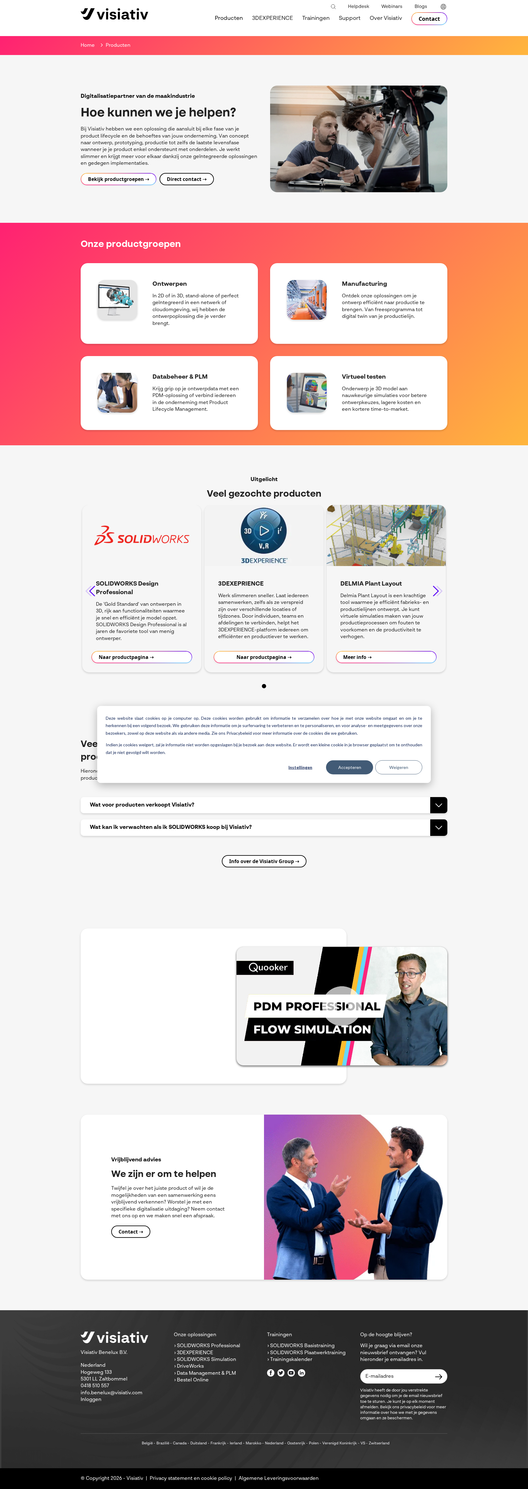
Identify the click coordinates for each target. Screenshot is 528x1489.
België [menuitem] (147, 1443)
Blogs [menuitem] (421, 6)
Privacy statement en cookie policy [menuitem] (191, 1478)
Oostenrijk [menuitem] (296, 1443)
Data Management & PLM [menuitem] (206, 1373)
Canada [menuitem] (180, 1443)
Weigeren (398, 767)
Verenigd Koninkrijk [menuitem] (339, 1443)
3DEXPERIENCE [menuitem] (272, 18)
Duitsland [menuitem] (198, 1443)
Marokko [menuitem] (253, 1443)
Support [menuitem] (350, 18)
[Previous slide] (90, 591)
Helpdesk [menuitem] (358, 6)
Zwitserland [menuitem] (379, 1443)
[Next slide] (437, 591)
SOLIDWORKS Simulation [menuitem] (206, 1359)
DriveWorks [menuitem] (190, 1366)
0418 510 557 (95, 1386)
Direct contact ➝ (187, 179)
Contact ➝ (131, 1231)
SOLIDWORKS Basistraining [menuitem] (302, 1346)
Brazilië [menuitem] (162, 1443)
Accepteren (349, 767)
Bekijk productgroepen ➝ (118, 179)
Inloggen (91, 1399)
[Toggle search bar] (333, 7)
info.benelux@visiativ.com (111, 1393)
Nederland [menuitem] (274, 1443)
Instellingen (300, 767)
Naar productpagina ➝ (126, 657)
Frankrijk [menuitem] (218, 1443)
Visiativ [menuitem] (135, 1478)
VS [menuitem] (363, 1443)
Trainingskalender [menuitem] (291, 1359)
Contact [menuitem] (429, 18)
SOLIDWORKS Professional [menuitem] (208, 1346)
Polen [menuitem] (314, 1443)
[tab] (264, 686)
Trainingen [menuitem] (316, 18)
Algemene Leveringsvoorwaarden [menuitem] (279, 1478)
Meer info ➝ (357, 657)
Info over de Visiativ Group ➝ (264, 861)
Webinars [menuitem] (391, 6)
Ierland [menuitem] (236, 1443)
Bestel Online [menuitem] (193, 1380)
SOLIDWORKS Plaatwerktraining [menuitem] (308, 1353)
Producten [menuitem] (229, 18)
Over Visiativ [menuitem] (386, 18)
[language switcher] (443, 7)
